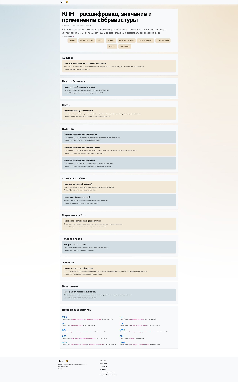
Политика (111, 40)
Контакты (103, 367)
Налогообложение (86, 40)
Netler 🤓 (64, 2)
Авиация (72, 40)
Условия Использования (108, 375)
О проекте (103, 364)
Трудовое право (163, 40)
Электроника (124, 46)
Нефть (100, 40)
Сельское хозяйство (126, 40)
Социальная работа (145, 40)
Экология (112, 46)
